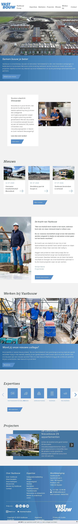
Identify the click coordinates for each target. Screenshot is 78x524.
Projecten (50, 7)
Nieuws (58, 7)
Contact (74, 7)
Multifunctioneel (32, 488)
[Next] (75, 395)
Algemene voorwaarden (39, 518)
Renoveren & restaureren (36, 493)
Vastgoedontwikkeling (35, 477)
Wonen (29, 479)
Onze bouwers (11, 479)
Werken (29, 484)
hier (41, 522)
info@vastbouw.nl (58, 492)
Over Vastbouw (11, 477)
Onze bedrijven (11, 482)
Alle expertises (13, 409)
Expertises (33, 7)
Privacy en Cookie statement (59, 518)
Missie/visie (10, 484)
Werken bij (65, 7)
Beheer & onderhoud (34, 495)
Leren (29, 498)
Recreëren (30, 486)
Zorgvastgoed (32, 482)
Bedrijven (42, 7)
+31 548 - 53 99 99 (58, 490)
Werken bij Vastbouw (13, 486)
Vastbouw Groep (20, 7)
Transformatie (32, 491)
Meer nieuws (38, 202)
